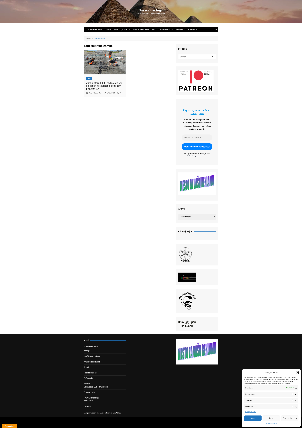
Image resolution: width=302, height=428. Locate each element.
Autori (154, 29)
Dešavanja (180, 29)
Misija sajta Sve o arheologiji (96, 387)
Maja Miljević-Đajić (95, 93)
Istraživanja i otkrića (121, 29)
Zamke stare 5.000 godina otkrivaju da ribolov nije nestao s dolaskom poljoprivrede (104, 86)
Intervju (108, 29)
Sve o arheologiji (151, 10)
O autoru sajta (89, 392)
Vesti (89, 78)
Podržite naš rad (167, 29)
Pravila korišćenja (271, 423)
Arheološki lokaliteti (141, 29)
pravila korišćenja (190, 156)
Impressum (88, 401)
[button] (297, 372)
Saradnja (87, 406)
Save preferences (290, 418)
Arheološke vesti (95, 29)
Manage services (250, 412)
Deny (271, 418)
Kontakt (191, 29)
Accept (253, 418)
